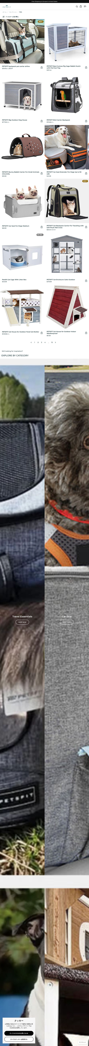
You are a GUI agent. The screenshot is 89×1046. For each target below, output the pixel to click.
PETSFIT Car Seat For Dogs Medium (22, 205)
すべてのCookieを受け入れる (19, 1033)
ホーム (5, 12)
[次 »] (55, 342)
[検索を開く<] (77, 6)
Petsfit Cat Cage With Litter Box (22, 258)
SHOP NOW (22, 622)
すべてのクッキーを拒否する (18, 1039)
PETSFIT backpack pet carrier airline (22, 46)
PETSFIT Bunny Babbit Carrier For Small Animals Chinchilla (22, 152)
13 (52, 342)
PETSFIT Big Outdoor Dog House (22, 99)
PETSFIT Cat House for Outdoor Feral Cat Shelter (22, 311)
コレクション (13, 12)
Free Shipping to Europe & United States (44, 1)
